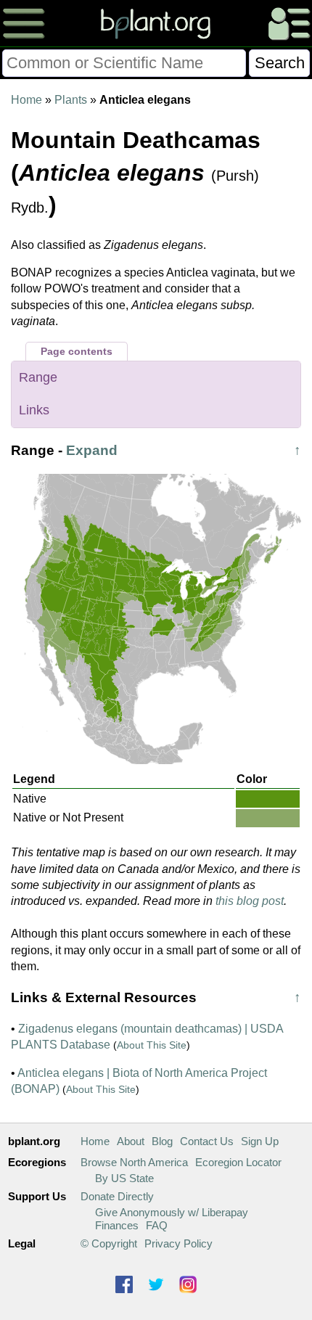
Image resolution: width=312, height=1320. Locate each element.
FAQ (157, 1225)
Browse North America (134, 1162)
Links (34, 410)
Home (26, 100)
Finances (117, 1225)
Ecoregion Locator (238, 1162)
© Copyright (109, 1243)
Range (38, 377)
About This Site (151, 1045)
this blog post (249, 901)
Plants (70, 100)
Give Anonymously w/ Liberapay (171, 1212)
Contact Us (207, 1141)
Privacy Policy (178, 1243)
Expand (92, 450)
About (130, 1141)
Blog (162, 1141)
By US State (124, 1178)
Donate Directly (117, 1196)
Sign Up (260, 1141)
